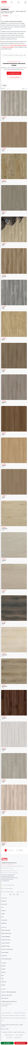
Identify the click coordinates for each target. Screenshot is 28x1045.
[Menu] (25, 2)
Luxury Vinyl (4, 904)
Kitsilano (12, 1017)
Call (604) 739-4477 (15, 73)
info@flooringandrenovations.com (9, 870)
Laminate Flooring (5, 946)
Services (3, 972)
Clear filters (5, 15)
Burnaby (15, 1012)
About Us (3, 965)
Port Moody (22, 1015)
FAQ (2, 978)
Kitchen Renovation (5, 930)
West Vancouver (5, 1015)
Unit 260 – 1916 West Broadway (8, 992)
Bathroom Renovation (6, 933)
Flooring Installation (5, 936)
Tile (2, 907)
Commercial (4, 955)
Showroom (3, 981)
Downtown (16, 1017)
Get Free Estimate (14, 77)
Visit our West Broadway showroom (18, 45)
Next (21, 850)
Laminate (3, 910)
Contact (3, 985)
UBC (2, 1020)
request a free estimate (7, 47)
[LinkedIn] (17, 894)
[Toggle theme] (18, 2)
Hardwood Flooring (5, 939)
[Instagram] (10, 894)
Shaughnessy (23, 1017)
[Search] (11, 2)
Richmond (12, 1015)
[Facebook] (14, 894)
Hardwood (3, 901)
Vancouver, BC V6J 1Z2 (6, 995)
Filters (4, 85)
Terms (7, 1029)
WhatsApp (11, 868)
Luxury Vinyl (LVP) (5, 943)
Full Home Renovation (6, 958)
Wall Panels (4, 923)
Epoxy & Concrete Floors (7, 949)
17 (17, 850)
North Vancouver (22, 1012)
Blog (2, 975)
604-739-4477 (4, 868)
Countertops (4, 920)
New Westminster (5, 1017)
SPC (2, 916)
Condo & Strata (4, 952)
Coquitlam (17, 1015)
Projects (3, 969)
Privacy (3, 1029)
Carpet (3, 913)
